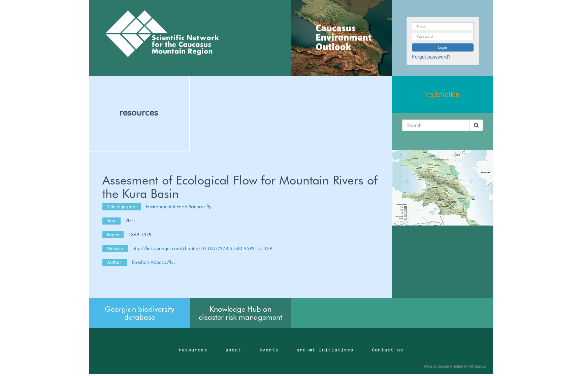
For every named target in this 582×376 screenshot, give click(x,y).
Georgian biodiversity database (139, 313)
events (268, 350)
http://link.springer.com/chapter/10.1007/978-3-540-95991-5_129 (202, 248)
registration (442, 94)
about (233, 350)
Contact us (387, 350)
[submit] (476, 125)
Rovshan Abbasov (150, 262)
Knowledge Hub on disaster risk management (240, 313)
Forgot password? (431, 56)
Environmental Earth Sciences (176, 206)
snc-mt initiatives (324, 350)
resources (139, 112)
